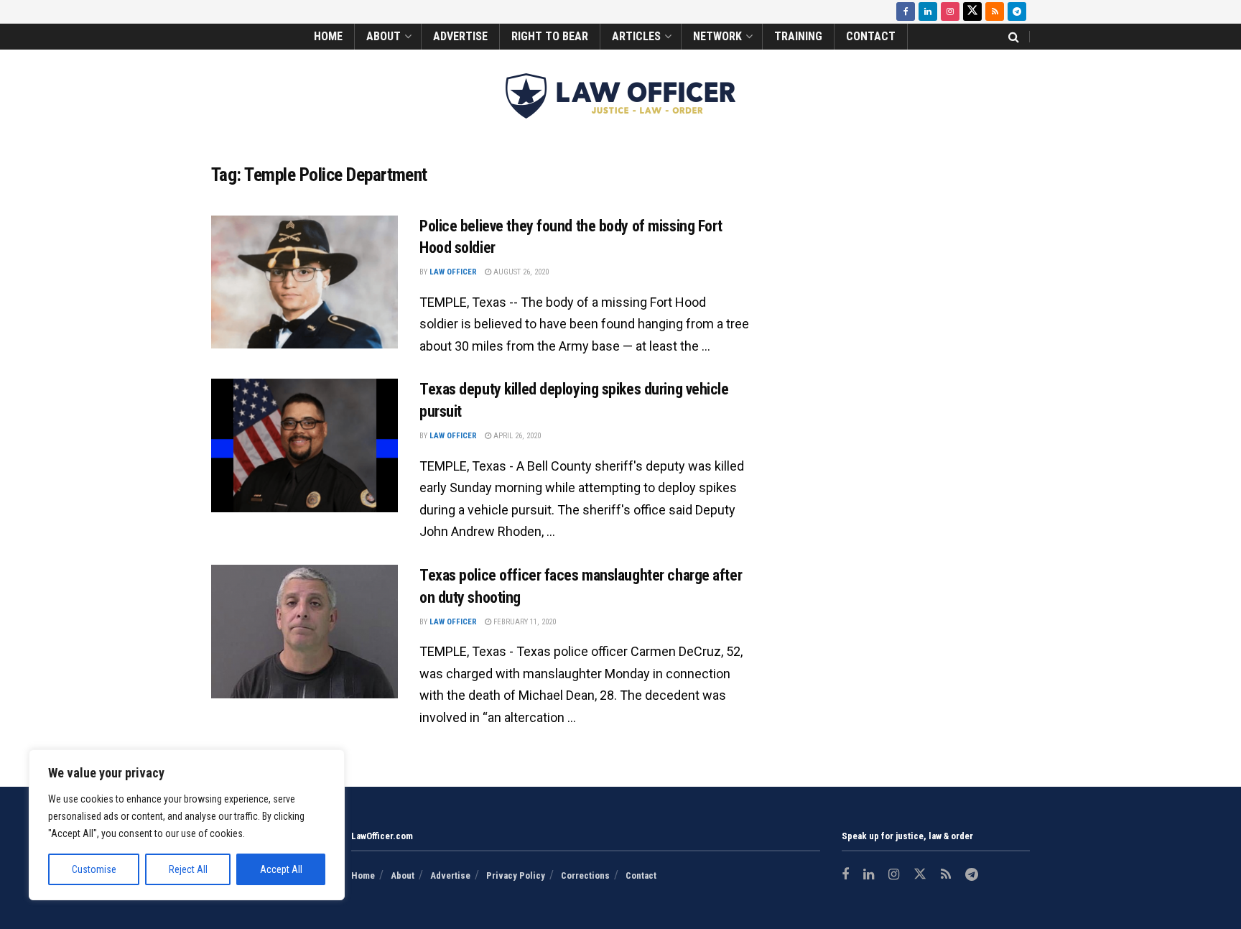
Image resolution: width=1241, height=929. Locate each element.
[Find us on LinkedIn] (928, 11)
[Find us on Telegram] (1017, 11)
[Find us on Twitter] (972, 11)
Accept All (281, 869)
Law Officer (453, 272)
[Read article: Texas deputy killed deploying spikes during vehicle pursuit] (304, 445)
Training (798, 36)
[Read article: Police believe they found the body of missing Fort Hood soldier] (304, 282)
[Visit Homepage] (620, 96)
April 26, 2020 (516, 435)
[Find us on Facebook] (905, 11)
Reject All (188, 869)
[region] (187, 824)
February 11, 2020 (523, 622)
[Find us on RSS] (994, 11)
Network (717, 36)
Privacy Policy (515, 875)
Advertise (460, 36)
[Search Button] (1013, 36)
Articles (636, 36)
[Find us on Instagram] (950, 11)
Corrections (585, 875)
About (383, 36)
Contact (871, 36)
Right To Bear (549, 36)
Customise (94, 869)
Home (328, 36)
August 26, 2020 (520, 272)
